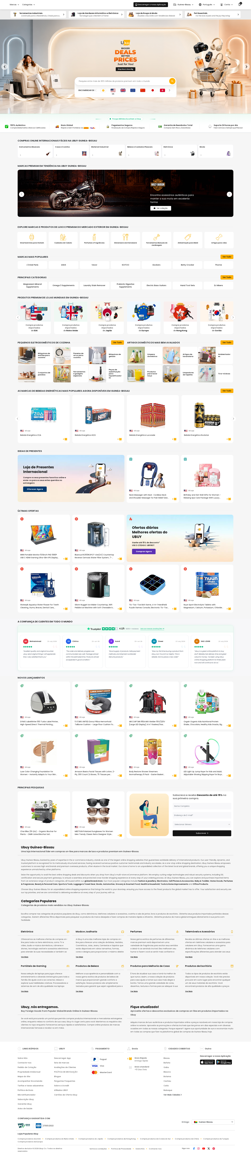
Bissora (167, 1072)
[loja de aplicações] (208, 1063)
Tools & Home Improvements (174, 884)
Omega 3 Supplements (33, 285)
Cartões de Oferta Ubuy (65, 1094)
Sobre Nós (22, 1058)
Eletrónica (27, 931)
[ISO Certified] (43, 1125)
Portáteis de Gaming (33, 966)
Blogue (57, 1076)
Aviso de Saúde (25, 1108)
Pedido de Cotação (27, 1067)
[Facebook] (194, 1149)
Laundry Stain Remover (63, 285)
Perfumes (136, 931)
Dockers (125, 265)
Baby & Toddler (202, 881)
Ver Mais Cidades (172, 1094)
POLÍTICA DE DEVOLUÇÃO (66, 1072)
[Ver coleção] (125, 193)
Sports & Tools (65, 884)
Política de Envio (25, 1090)
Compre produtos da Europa (30, 1141)
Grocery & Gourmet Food (128, 884)
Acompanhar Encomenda (30, 1081)
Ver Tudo (227, 256)
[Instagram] (198, 1149)
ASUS (32, 265)
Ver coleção (162, 204)
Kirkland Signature (218, 265)
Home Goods (216, 881)
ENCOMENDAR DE (86, 90)
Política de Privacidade (121, 1149)
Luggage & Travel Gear (84, 884)
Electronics (162, 881)
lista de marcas (61, 1062)
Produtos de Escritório (198, 966)
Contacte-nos (24, 1062)
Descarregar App (62, 1058)
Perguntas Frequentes (64, 1081)
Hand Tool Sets (156, 285)
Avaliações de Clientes (65, 1067)
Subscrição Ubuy (26, 1099)
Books (99, 884)
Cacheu (167, 1081)
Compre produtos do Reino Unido (59, 1139)
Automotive (109, 884)
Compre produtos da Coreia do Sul (155, 1139)
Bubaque (168, 1090)
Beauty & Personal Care (46, 884)
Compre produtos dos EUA (29, 1139)
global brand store (93, 881)
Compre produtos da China (187, 1139)
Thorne (187, 265)
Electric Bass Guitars (125, 285)
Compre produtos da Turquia (216, 1139)
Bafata (167, 1062)
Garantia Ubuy (25, 1104)
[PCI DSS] (24, 1125)
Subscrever (201, 833)
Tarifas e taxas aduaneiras (31, 1085)
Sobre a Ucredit (61, 1085)
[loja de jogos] (224, 1063)
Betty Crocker (156, 265)
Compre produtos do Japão (90, 1139)
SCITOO (94, 265)
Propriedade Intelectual (29, 1072)
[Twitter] (209, 1149)
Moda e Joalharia (86, 931)
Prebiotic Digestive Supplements (94, 285)
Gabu (166, 1067)
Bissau (167, 1058)
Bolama (167, 1076)
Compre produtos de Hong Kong (121, 1139)
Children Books (218, 285)
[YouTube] (203, 1149)
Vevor (63, 265)
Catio (166, 1085)
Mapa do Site (24, 1076)
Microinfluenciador (27, 1094)
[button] (183, 4)
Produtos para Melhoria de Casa (150, 966)
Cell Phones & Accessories (181, 881)
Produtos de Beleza (87, 966)
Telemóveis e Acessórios (200, 931)
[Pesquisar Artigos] (172, 81)
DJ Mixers (187, 285)
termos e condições (98, 1149)
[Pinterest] (213, 1149)
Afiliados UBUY (61, 1090)
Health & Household (150, 884)
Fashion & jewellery (147, 881)
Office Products (200, 884)
